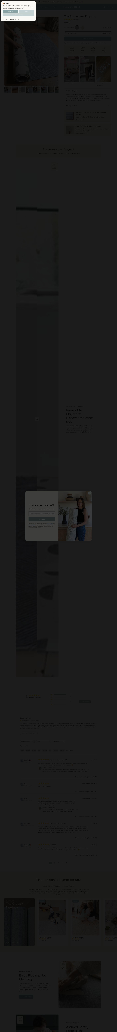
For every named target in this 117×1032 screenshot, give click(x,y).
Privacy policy (6, 19)
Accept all (10, 11)
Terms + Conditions (14, 19)
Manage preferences (18, 15)
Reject (26, 11)
